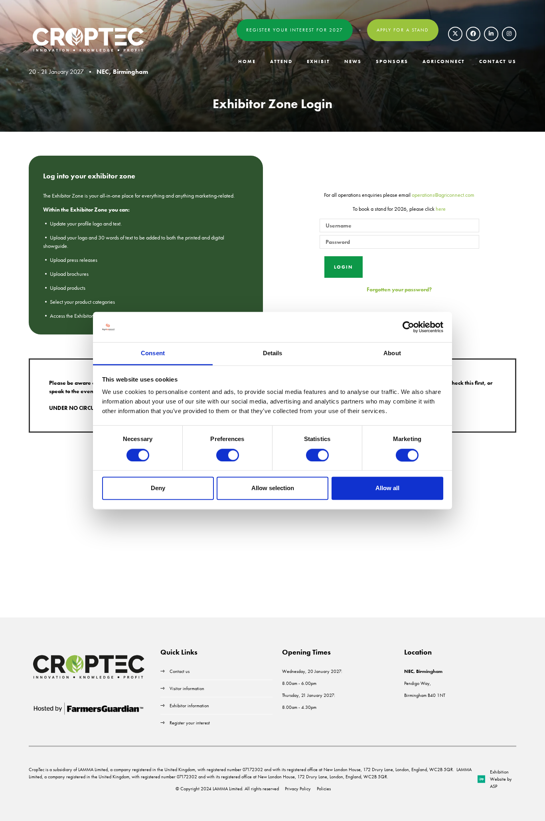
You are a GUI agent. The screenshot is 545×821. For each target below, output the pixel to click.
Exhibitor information (189, 705)
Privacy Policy (298, 788)
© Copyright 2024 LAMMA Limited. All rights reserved (227, 788)
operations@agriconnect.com (443, 194)
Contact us (180, 671)
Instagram (509, 34)
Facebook (473, 34)
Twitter (455, 34)
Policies (324, 788)
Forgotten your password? (399, 289)
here (441, 208)
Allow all (387, 488)
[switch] (227, 455)
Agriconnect (444, 61)
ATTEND (281, 61)
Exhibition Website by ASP (501, 779)
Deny (158, 488)
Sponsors (392, 61)
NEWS (352, 61)
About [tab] (392, 353)
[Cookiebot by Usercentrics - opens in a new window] (408, 327)
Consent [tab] (153, 353)
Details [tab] (272, 353)
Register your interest (190, 723)
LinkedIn (491, 34)
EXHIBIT (318, 61)
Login (343, 267)
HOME (247, 61)
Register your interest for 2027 (294, 30)
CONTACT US (497, 61)
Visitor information (187, 688)
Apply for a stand (403, 30)
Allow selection (272, 488)
